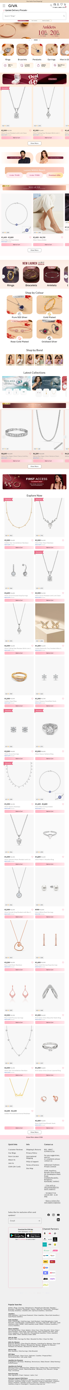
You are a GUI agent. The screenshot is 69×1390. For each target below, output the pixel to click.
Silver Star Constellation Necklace (15, 1071)
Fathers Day (44, 1367)
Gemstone (49, 1310)
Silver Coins (24, 1355)
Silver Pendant (13, 1331)
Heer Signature (13, 1375)
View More (35, 143)
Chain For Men (48, 1339)
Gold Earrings (25, 1321)
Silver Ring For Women (28, 1343)
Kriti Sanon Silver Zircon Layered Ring (48, 1070)
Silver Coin (35, 1330)
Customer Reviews (15, 1150)
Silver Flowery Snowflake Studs (45, 701)
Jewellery (11, 1314)
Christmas (15, 1370)
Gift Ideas (11, 1354)
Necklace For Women (31, 1346)
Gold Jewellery (34, 20)
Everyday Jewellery (14, 1310)
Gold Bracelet (19, 1322)
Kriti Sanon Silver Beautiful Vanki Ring (48, 1018)
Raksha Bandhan (29, 1369)
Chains (33, 1309)
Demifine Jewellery (46, 20)
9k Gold (38, 1322)
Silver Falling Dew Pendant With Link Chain (47, 133)
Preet (21, 1375)
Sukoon (26, 1375)
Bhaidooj (40, 1369)
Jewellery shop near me (37, 1384)
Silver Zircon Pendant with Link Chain (14, 133)
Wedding (28, 1361)
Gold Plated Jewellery (15, 1316)
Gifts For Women (14, 1342)
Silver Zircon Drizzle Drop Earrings (16, 596)
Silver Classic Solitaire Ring (44, 754)
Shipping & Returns (33, 1150)
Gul (36, 1375)
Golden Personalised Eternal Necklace (17, 1113)
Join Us (11, 1163)
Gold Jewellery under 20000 (34, 1324)
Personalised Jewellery (38, 1333)
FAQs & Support (32, 1162)
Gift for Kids (12, 1349)
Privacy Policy (31, 1153)
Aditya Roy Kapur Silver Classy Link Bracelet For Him (15, 456)
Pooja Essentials (13, 1355)
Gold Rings (16, 1321)
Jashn (32, 1375)
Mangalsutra (29, 1308)
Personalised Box (14, 1357)
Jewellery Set (26, 1310)
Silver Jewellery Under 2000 (26, 1334)
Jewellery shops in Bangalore (17, 1379)
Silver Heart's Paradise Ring (44, 859)
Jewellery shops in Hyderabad (42, 1381)
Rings (8, 59)
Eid (45, 1369)
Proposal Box (46, 1355)
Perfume (32, 1355)
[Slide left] (2, 52)
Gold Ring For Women (44, 1343)
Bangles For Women (48, 1345)
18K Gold (53, 1322)
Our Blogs (12, 1153)
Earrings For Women (19, 1345)
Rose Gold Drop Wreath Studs (45, 1124)
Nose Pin (40, 1309)
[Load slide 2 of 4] (33, 40)
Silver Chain (55, 1330)
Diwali (21, 1369)
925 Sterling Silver (14, 1330)
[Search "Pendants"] (64, 16)
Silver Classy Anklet (39, 240)
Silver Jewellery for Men (46, 1331)
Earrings (52, 59)
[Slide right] (67, 52)
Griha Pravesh (13, 1363)
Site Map (29, 1168)
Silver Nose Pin (25, 1333)
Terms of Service (32, 1165)
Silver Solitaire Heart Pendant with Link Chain (18, 860)
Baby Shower (45, 1361)
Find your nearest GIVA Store (18, 1378)
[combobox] (34, 16)
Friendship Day (54, 1367)
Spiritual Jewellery (38, 1310)
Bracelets (22, 59)
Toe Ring (42, 1346)
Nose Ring (47, 1309)
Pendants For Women (15, 1346)
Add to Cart (16, 244)
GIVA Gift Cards (14, 1167)
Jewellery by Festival (15, 1366)
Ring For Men (12, 1339)
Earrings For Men (24, 1339)
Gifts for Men (12, 1337)
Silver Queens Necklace (12, 807)
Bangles (53, 1308)
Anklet (10, 1308)
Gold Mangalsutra (47, 1321)
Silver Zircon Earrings (11, 754)
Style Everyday (13, 1373)
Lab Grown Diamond (26, 1315)
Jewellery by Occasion (15, 1360)
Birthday (21, 1361)
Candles (38, 1355)
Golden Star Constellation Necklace (16, 543)
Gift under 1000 (26, 1357)
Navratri (50, 1369)
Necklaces (26, 1309)
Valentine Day (24, 1367)
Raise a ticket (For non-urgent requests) (52, 1202)
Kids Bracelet (33, 1351)
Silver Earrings (32, 1331)
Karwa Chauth (13, 1369)
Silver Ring (22, 1331)
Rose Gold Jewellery (52, 1315)
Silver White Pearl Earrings (44, 913)
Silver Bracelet (45, 1330)
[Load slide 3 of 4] (37, 40)
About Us (11, 1160)
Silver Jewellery (23, 20)
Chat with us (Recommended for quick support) (51, 1187)
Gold (9, 1321)
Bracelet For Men (36, 1339)
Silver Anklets (26, 1330)
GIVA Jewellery (13, 1296)
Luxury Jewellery (14, 1325)
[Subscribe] (40, 1221)
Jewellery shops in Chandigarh (18, 1384)
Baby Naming (55, 1361)
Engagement (12, 1361)
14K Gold (45, 1322)
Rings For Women (14, 1343)
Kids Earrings (23, 1351)
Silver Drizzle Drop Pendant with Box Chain (18, 913)
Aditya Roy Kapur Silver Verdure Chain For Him (47, 456)
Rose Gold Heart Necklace (13, 965)
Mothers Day (34, 1367)
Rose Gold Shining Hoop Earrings (46, 965)
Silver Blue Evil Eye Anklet (10, 240)
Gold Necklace (30, 1322)
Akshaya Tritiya (13, 1367)
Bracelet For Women (34, 1345)
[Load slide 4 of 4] (40, 40)
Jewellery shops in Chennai (29, 1382)
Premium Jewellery (51, 1324)
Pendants (37, 59)
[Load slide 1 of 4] (29, 40)
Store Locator (13, 1156)
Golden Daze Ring (10, 701)
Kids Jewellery (13, 1351)
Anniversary (36, 1361)
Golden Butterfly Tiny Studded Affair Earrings (49, 649)
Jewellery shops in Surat (47, 1382)
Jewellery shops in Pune (36, 1379)
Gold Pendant (35, 1321)
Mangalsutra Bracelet (42, 1308)
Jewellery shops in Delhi (23, 1381)
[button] (51, 5)
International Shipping (31, 1157)
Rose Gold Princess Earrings (13, 1018)
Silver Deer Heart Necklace (44, 543)
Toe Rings (55, 1309)
